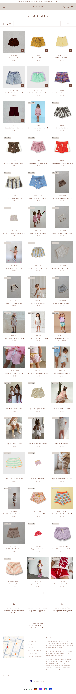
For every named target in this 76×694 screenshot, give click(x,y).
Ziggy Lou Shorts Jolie (38, 549)
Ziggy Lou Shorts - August (13, 444)
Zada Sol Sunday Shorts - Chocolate (13, 58)
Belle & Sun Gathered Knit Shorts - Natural (62, 268)
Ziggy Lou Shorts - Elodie (62, 584)
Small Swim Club (62, 511)
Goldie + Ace (62, 55)
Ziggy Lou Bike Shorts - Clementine (38, 479)
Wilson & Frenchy (62, 546)
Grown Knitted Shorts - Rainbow (62, 93)
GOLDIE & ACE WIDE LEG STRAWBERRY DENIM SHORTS (62, 58)
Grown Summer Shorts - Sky (38, 198)
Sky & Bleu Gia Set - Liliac (38, 584)
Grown (38, 55)
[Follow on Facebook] (4, 676)
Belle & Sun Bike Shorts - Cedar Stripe (62, 233)
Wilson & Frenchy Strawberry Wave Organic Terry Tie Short (13, 584)
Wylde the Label (14, 371)
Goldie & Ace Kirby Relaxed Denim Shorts (14, 93)
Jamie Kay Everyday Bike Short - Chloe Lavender (13, 233)
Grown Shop (38, 195)
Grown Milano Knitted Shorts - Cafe (14, 163)
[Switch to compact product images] (10, 23)
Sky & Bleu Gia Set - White (14, 409)
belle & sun (62, 300)
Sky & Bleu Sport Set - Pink (13, 268)
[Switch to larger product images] (3, 23)
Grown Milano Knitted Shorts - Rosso (62, 163)
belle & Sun (62, 195)
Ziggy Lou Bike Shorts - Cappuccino (62, 444)
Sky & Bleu (38, 230)
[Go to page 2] (43, 593)
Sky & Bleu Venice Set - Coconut (13, 514)
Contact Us (32, 641)
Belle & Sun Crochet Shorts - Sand (14, 549)
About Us (31, 644)
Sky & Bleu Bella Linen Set (38, 233)
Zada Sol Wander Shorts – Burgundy (13, 128)
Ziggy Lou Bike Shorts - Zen (62, 373)
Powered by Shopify (45, 685)
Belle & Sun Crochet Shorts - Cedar (62, 198)
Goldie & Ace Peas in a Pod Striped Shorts (14, 479)
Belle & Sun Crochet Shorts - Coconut (14, 303)
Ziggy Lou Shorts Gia (38, 303)
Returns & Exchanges (35, 657)
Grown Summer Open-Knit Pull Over (38, 128)
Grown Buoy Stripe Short (14, 198)
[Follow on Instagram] (9, 676)
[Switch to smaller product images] (7, 23)
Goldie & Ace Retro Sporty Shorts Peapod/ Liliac (38, 93)
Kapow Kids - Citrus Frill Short (38, 514)
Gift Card (31, 647)
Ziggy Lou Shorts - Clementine (38, 373)
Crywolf (14, 336)
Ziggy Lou (38, 300)
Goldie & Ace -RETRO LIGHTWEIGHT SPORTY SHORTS (62, 339)
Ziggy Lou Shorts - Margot (62, 409)
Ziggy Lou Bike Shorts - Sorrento (62, 479)
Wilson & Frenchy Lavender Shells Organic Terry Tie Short (62, 549)
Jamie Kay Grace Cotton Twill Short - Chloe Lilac (38, 339)
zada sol (14, 55)
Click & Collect (33, 653)
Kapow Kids (38, 511)
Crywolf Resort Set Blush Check (14, 338)
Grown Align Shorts (62, 128)
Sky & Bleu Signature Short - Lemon (38, 409)
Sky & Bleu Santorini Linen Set (38, 444)
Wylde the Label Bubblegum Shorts (14, 374)
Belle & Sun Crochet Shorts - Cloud (62, 303)
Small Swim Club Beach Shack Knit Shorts (62, 514)
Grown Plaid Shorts (38, 58)
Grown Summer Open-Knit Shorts (38, 163)
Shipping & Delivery (34, 650)
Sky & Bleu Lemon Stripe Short (38, 268)
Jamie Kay (14, 230)
